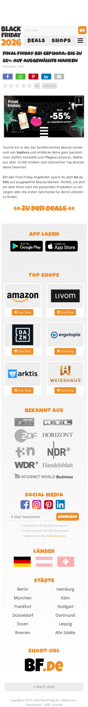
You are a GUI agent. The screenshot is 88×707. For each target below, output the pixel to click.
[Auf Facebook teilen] (8, 76)
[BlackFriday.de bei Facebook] (26, 507)
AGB (47, 705)
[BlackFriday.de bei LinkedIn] (61, 507)
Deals (36, 41)
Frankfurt (22, 606)
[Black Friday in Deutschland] (24, 566)
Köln (65, 598)
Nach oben (46, 686)
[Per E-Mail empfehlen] (59, 76)
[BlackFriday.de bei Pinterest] (50, 507)
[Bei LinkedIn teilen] (46, 76)
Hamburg (65, 589)
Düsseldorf (22, 615)
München (23, 598)
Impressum (69, 700)
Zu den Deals (44, 208)
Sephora (9, 66)
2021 (21, 66)
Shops (61, 41)
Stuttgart (65, 606)
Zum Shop (24, 312)
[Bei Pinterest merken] (33, 76)
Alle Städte (65, 632)
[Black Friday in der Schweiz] (63, 566)
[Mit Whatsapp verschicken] (20, 76)
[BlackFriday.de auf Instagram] (38, 507)
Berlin (22, 589)
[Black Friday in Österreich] (44, 566)
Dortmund (65, 615)
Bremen (22, 632)
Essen (22, 623)
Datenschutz (57, 536)
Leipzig (65, 623)
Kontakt (58, 705)
